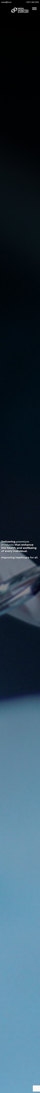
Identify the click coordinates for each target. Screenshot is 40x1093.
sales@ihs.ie (6, 2)
